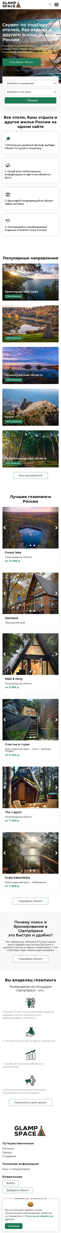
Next (56, 527)
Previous (4, 527)
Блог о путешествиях (16, 1169)
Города (7, 1152)
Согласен (13, 1226)
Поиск (32, 100)
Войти (10, 1183)
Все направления (30, 475)
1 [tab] (27, 545)
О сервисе (9, 1156)
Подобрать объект (22, 62)
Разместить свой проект (31, 1102)
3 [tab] (34, 545)
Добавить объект (17, 1190)
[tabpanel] (30, 528)
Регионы (8, 1148)
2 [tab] (30, 545)
